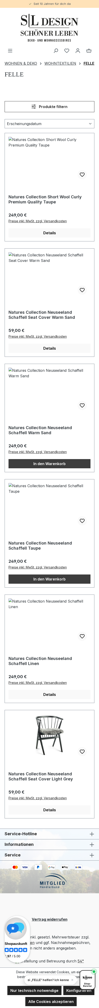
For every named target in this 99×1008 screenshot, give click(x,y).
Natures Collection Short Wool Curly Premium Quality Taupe (45, 199)
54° (81, 961)
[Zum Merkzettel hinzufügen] (82, 174)
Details (49, 233)
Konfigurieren (78, 990)
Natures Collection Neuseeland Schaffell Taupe (40, 546)
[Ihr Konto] (77, 50)
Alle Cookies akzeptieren (51, 1001)
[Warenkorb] (88, 50)
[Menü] (10, 50)
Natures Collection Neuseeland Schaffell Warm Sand (40, 430)
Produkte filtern (52, 106)
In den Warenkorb (49, 463)
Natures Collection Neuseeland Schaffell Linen (40, 661)
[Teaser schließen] (72, 980)
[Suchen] (55, 50)
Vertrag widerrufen (49, 919)
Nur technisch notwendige (34, 990)
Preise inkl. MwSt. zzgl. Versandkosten (38, 221)
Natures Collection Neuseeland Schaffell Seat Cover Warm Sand (42, 315)
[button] (50, 980)
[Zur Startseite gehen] (49, 27)
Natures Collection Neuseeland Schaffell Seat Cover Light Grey (41, 776)
